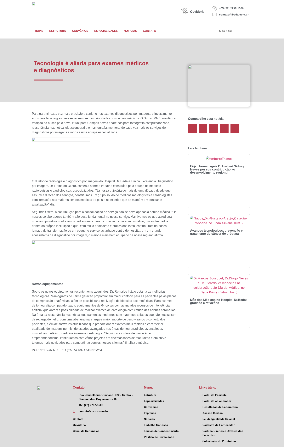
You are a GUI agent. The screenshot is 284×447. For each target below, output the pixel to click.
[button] (192, 128)
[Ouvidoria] (184, 11)
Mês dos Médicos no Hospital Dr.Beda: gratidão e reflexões (218, 301)
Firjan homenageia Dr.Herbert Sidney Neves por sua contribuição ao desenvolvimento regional (217, 169)
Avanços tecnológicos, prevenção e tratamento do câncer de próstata (216, 232)
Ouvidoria (197, 11)
